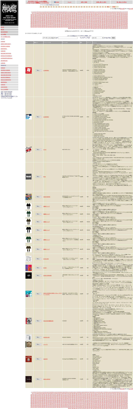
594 (114, 24)
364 (72, 19)
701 (119, 26)
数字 (108, 6)
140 (42, 14)
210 (76, 15)
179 (115, 14)
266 (84, 16)
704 (125, 26)
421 (82, 20)
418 (76, 20)
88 (48, 13)
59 (105, 11)
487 (108, 21)
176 (110, 14)
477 (89, 21)
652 (125, 25)
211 (78, 15)
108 (80, 13)
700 (117, 26)
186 (31, 15)
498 (31, 23)
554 (39, 24)
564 (57, 24)
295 (41, 18)
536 (102, 23)
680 (80, 26)
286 (121, 16)
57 (102, 11)
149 (59, 14)
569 (67, 24)
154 (69, 14)
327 (100, 18)
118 (99, 13)
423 (85, 20)
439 (115, 20)
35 (73, 11)
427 (93, 20)
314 (76, 18)
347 (41, 19)
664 (50, 26)
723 (100, 28)
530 (91, 23)
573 (74, 24)
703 (123, 26)
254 (61, 16)
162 (84, 14)
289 (127, 16)
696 (110, 26)
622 (69, 25)
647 (115, 25)
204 (65, 15)
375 (93, 19)
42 (82, 11)
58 (104, 11)
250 (54, 16)
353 (52, 19)
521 (74, 23)
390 (121, 19)
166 (91, 14)
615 (56, 25)
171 (100, 14)
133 (127, 13)
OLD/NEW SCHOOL (5, 46)
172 (102, 14)
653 (127, 25)
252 (57, 16)
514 (61, 23)
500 (35, 23)
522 (76, 23)
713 (82, 28)
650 (121, 25)
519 (70, 23)
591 (108, 24)
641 (104, 25)
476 (87, 21)
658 (39, 26)
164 (87, 14)
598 (121, 24)
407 (56, 20)
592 (110, 24)
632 (87, 25)
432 (102, 20)
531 (93, 23)
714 (84, 28)
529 (89, 23)
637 (97, 25)
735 (123, 28)
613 (52, 25)
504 (42, 23)
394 (31, 20)
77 (33, 13)
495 (123, 21)
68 (117, 11)
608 (42, 25)
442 (121, 20)
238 (31, 16)
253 (59, 16)
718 (91, 28)
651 (123, 25)
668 (57, 26)
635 (93, 25)
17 (48, 11)
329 (104, 18)
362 (69, 19)
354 (54, 19)
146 (54, 14)
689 (97, 26)
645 (112, 25)
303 (56, 18)
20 (52, 11)
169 (97, 14)
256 (65, 16)
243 (41, 16)
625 (74, 25)
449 (37, 21)
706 (69, 28)
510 (54, 23)
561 (52, 24)
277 (104, 16)
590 (106, 24)
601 (127, 24)
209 (74, 15)
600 (125, 24)
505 (44, 23)
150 (61, 14)
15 (46, 11)
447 (33, 21)
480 (95, 21)
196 (50, 15)
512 (57, 23)
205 (67, 15)
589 (104, 24)
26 (60, 11)
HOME (57, 2)
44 (85, 11)
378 (99, 19)
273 (97, 16)
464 (65, 21)
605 (37, 25)
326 (99, 18)
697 (112, 26)
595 (115, 24)
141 (44, 14)
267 (85, 16)
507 (48, 23)
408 (57, 20)
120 (102, 13)
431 (100, 20)
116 (95, 13)
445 (127, 20)
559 (48, 24)
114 (91, 13)
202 (61, 15)
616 (57, 25)
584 (95, 24)
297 (44, 18)
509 (52, 23)
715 (85, 28)
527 (85, 23)
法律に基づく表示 (101, 2)
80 (37, 13)
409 (59, 20)
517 (67, 23)
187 (33, 15)
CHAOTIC (3, 51)
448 (35, 21)
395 (33, 20)
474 (84, 21)
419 (78, 20)
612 (50, 25)
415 (70, 20)
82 (40, 13)
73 (124, 11)
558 (46, 24)
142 (46, 14)
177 (112, 14)
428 (95, 20)
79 (36, 13)
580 (87, 24)
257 (67, 16)
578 (84, 24)
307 (63, 18)
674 (69, 26)
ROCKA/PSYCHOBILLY (6, 55)
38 (77, 11)
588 (102, 24)
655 (33, 26)
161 (82, 14)
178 (114, 14)
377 (97, 19)
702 (121, 26)
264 (80, 16)
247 (48, 16)
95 (58, 13)
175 (108, 14)
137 (37, 14)
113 (89, 13)
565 (59, 24)
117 (97, 13)
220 (95, 15)
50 (93, 11)
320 (87, 18)
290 (31, 18)
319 (85, 18)
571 (70, 24)
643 (108, 25)
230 (114, 15)
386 (114, 19)
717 (89, 28)
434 (106, 20)
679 (78, 26)
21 (54, 11)
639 (100, 25)
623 (70, 25)
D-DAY (45, 267)
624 (72, 25)
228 (110, 15)
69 (118, 11)
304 (57, 18)
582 (91, 24)
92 (54, 13)
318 (84, 18)
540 (110, 23)
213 (82, 15)
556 (42, 24)
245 (44, 16)
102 (69, 13)
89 (49, 13)
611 (48, 25)
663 (48, 26)
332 (110, 18)
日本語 (113, 6)
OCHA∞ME (46, 258)
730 (114, 28)
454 (46, 21)
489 (112, 21)
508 (50, 23)
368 (80, 19)
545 (119, 23)
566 (61, 24)
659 (41, 26)
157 (74, 14)
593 (112, 24)
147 (56, 14)
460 (57, 21)
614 (54, 25)
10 (39, 11)
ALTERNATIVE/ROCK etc (6, 58)
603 (33, 25)
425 (89, 20)
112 (87, 13)
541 (112, 23)
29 (64, 11)
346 (39, 19)
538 (106, 23)
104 (72, 13)
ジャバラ (45, 344)
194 (46, 15)
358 (61, 19)
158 (76, 14)
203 (63, 15)
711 (78, 28)
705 (127, 26)
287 (123, 16)
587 (100, 24)
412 (65, 20)
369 (82, 19)
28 (63, 11)
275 (100, 16)
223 (100, 15)
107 (78, 13)
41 (81, 11)
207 (70, 15)
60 (106, 11)
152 (65, 14)
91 (52, 13)
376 (95, 19)
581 (89, 24)
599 (123, 24)
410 (61, 20)
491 (115, 21)
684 (87, 26)
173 (104, 14)
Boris (44, 176)
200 (57, 15)
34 (71, 11)
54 (98, 11)
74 (125, 11)
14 (44, 11)
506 (46, 23)
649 (119, 25)
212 (80, 15)
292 (35, 18)
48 (90, 11)
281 (112, 16)
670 (61, 26)
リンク (69, 2)
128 (117, 13)
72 (123, 11)
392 (125, 19)
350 (46, 19)
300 (50, 18)
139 (41, 14)
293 (37, 18)
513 (59, 23)
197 (52, 15)
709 (74, 28)
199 (56, 15)
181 (119, 14)
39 (78, 11)
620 (65, 25)
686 (91, 26)
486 (106, 21)
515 (63, 23)
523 (78, 23)
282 (114, 16)
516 (65, 23)
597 (119, 24)
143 (48, 14)
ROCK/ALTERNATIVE (6, 79)
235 (123, 15)
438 (114, 20)
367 (78, 19)
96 (59, 13)
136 (35, 14)
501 (37, 23)
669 (59, 26)
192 (42, 15)
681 (82, 26)
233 (119, 15)
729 (112, 28)
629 (82, 25)
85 (44, 13)
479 (93, 21)
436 (110, 20)
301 (52, 18)
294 (39, 18)
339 (123, 18)
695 (108, 26)
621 (67, 25)
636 (95, 25)
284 (117, 16)
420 (80, 20)
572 (72, 24)
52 (96, 11)
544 (117, 23)
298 (46, 18)
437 (112, 20)
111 (85, 13)
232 (117, 15)
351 (48, 19)
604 (35, 25)
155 (70, 14)
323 (93, 18)
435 (108, 20)
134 (31, 14)
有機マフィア (46, 206)
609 (44, 25)
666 (54, 26)
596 (117, 24)
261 (74, 16)
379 (100, 19)
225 (104, 15)
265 (82, 16)
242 (39, 16)
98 (62, 13)
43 (83, 11)
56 (101, 11)
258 (69, 16)
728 (110, 28)
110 (84, 13)
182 (121, 14)
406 (54, 20)
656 (35, 26)
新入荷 (2, 27)
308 (65, 18)
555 (41, 24)
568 (65, 24)
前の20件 (122, 8)
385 (112, 19)
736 (125, 28)
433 (104, 20)
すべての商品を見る (5, 36)
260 (72, 16)
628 (80, 25)
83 (41, 13)
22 (55, 11)
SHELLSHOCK (46, 379)
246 (46, 16)
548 (125, 23)
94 (56, 13)
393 (127, 19)
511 (56, 23)
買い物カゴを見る (122, 2)
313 (74, 18)
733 (119, 28)
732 (117, 28)
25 (59, 11)
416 (72, 20)
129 (119, 13)
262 (76, 16)
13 (43, 11)
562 (54, 24)
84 (43, 13)
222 (99, 15)
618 (61, 25)
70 (120, 11)
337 (119, 18)
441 (119, 20)
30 (66, 11)
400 (42, 20)
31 (67, 11)
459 (56, 21)
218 (91, 15)
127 (115, 13)
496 (125, 21)
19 (51, 11)
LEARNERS (46, 70)
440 (117, 20)
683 (85, 26)
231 (115, 15)
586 (99, 24)
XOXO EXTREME (47, 275)
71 (121, 11)
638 (99, 25)
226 (106, 15)
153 (67, 14)
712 (80, 28)
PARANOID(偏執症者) (48, 320)
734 (121, 28)
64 (112, 11)
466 (69, 21)
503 (41, 23)
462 (61, 21)
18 (50, 11)
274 (99, 16)
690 (99, 26)
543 (115, 23)
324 (95, 18)
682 (84, 26)
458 (54, 21)
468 (72, 21)
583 (93, 24)
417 (74, 20)
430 (99, 20)
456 (50, 21)
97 (60, 13)
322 (91, 18)
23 (56, 11)
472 (80, 21)
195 (48, 15)
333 (112, 18)
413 (67, 20)
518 (69, 23)
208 (72, 15)
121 (104, 13)
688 (95, 26)
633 (89, 25)
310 (69, 18)
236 (125, 15)
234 (121, 15)
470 (76, 21)
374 (91, 19)
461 (59, 21)
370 (84, 19)
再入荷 (2, 29)
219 (93, 15)
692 (102, 26)
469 (74, 21)
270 (91, 16)
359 (63, 19)
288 (125, 16)
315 (78, 18)
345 (37, 19)
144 (50, 14)
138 (39, 14)
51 (94, 11)
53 (97, 11)
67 (116, 11)
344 (35, 19)
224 (102, 15)
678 (76, 26)
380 (102, 19)
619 (63, 25)
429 (97, 20)
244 (42, 16)
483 (100, 21)
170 (99, 14)
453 (44, 21)
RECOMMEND (4, 31)
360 (65, 19)
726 (106, 28)
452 (42, 21)
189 (37, 15)
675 (70, 26)
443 (123, 20)
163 (85, 14)
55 (100, 11)
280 (110, 16)
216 (87, 15)
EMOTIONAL (4, 48)
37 (75, 11)
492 (117, 21)
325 (97, 18)
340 (125, 18)
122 (106, 13)
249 (52, 16)
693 (104, 26)
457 (52, 21)
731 (115, 28)
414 (69, 20)
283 (115, 16)
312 (72, 18)
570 (69, 24)
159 (78, 14)
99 (63, 13)
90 (51, 13)
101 (67, 13)
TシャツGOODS (4, 89)
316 (80, 18)
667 (56, 26)
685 (89, 26)
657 (37, 26)
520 (72, 23)
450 (39, 21)
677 (74, 26)
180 (117, 14)
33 (70, 11)
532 (95, 23)
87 (47, 13)
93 (55, 13)
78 (35, 13)
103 (70, 13)
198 (54, 15)
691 (100, 26)
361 (67, 19)
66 (114, 11)
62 (109, 11)
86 (45, 13)
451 (41, 21)
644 (110, 25)
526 (84, 23)
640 (102, 25)
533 (97, 23)
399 (41, 20)
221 (97, 15)
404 (50, 20)
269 (89, 16)
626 (76, 25)
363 (70, 19)
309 (67, 18)
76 (32, 13)
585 (97, 24)
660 (42, 26)
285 (119, 16)
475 (85, 21)
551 (33, 24)
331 (108, 18)
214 (84, 15)
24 (58, 11)
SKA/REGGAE (4, 60)
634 (91, 25)
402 (46, 20)
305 (59, 18)
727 (108, 28)
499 (33, 23)
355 (56, 19)
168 (95, 14)
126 (114, 13)
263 (78, 16)
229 (112, 15)
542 (114, 23)
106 (76, 13)
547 (123, 23)
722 (99, 28)
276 (102, 16)
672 (65, 26)
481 (97, 21)
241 (37, 16)
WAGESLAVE (46, 337)
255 (63, 16)
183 (123, 14)
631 (85, 25)
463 (63, 21)
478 (91, 21)
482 (99, 21)
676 (72, 26)
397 (37, 20)
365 (74, 19)
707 (70, 28)
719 (93, 28)
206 (69, 15)
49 (91, 11)
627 (78, 25)
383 (108, 19)
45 (86, 11)
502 (39, 23)
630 (84, 25)
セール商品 (3, 34)
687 (93, 26)
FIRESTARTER (46, 196)
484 (102, 21)
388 (117, 19)
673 (67, 26)
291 (33, 18)
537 (104, 23)
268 (87, 16)
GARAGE (3, 63)
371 (85, 19)
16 (47, 11)
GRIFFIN (45, 359)
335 (115, 18)
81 (39, 13)
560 (50, 24)
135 (33, 14)
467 (70, 21)
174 (106, 14)
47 (89, 11)
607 (41, 25)
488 (110, 21)
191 (41, 15)
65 (113, 11)
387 (115, 19)
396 (35, 20)
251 (56, 16)
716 (87, 28)
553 (37, 24)
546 (121, 23)
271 (93, 16)
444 (125, 20)
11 (40, 11)
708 (72, 28)
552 (35, 24)
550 (31, 24)
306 (61, 18)
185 (127, 14)
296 (42, 18)
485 (104, 21)
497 (127, 21)
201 (59, 15)
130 (121, 13)
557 (44, 24)
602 (31, 25)
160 (80, 14)
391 (123, 19)
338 (121, 18)
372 (87, 19)
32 (69, 11)
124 (110, 13)
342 (31, 19)
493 (119, 21)
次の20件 (131, 8)
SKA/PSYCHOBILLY (5, 77)
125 (112, 13)
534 (99, 23)
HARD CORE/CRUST (6, 43)
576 (80, 24)
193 (44, 15)
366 (76, 19)
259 (70, 16)
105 (74, 13)
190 (39, 15)
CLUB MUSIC (4, 87)
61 (108, 11)
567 (63, 24)
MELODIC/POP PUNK (6, 53)
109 (82, 13)
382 (106, 19)
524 (80, 23)
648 (117, 25)
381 (104, 19)
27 (62, 11)
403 (48, 20)
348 (42, 19)
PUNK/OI (3, 41)
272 (95, 16)
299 (48, 18)
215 (85, 15)
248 (50, 16)
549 (127, 23)
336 (117, 18)
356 (57, 19)
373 (89, 19)
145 (52, 14)
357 (59, 19)
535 (100, 23)
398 (39, 20)
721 (97, 28)
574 (76, 24)
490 (114, 21)
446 (31, 21)
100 (65, 13)
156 (72, 14)
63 (110, 11)
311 (70, 18)
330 (106, 18)
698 (114, 26)
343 (33, 19)
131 (123, 13)
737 (127, 28)
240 (35, 16)
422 (84, 20)
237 (127, 15)
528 (87, 23)
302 (54, 18)
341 (127, 18)
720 (95, 28)
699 (115, 26)
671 (63, 26)
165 (89, 14)
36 (74, 11)
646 (114, 25)
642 (106, 25)
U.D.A (44, 149)
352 (50, 19)
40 (79, 11)
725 (104, 28)
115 (93, 13)
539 (108, 23)
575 (78, 24)
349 (44, 19)
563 (56, 24)
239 (33, 16)
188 (35, 15)
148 (57, 14)
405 (52, 20)
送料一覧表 (84, 2)
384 (110, 19)
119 (100, 13)
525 (82, 23)
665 (52, 26)
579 (85, 24)
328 (102, 18)
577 (82, 24)
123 (108, 13)
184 (125, 14)
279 (108, 16)
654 (31, 26)
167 (93, 14)
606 (39, 25)
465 (67, 21)
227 (108, 15)
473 (82, 21)
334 (114, 18)
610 (46, 25)
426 (91, 20)
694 (106, 26)
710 (76, 28)
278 (106, 16)
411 (63, 20)
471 (78, 21)
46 (87, 11)
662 (46, 26)
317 (82, 18)
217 (89, 15)
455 (48, 21)
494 (121, 21)
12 (41, 11)
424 (87, 20)
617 (59, 25)
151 (63, 14)
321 (89, 18)
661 (44, 26)
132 (125, 13)
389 (119, 19)
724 (102, 28)
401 (44, 20)
